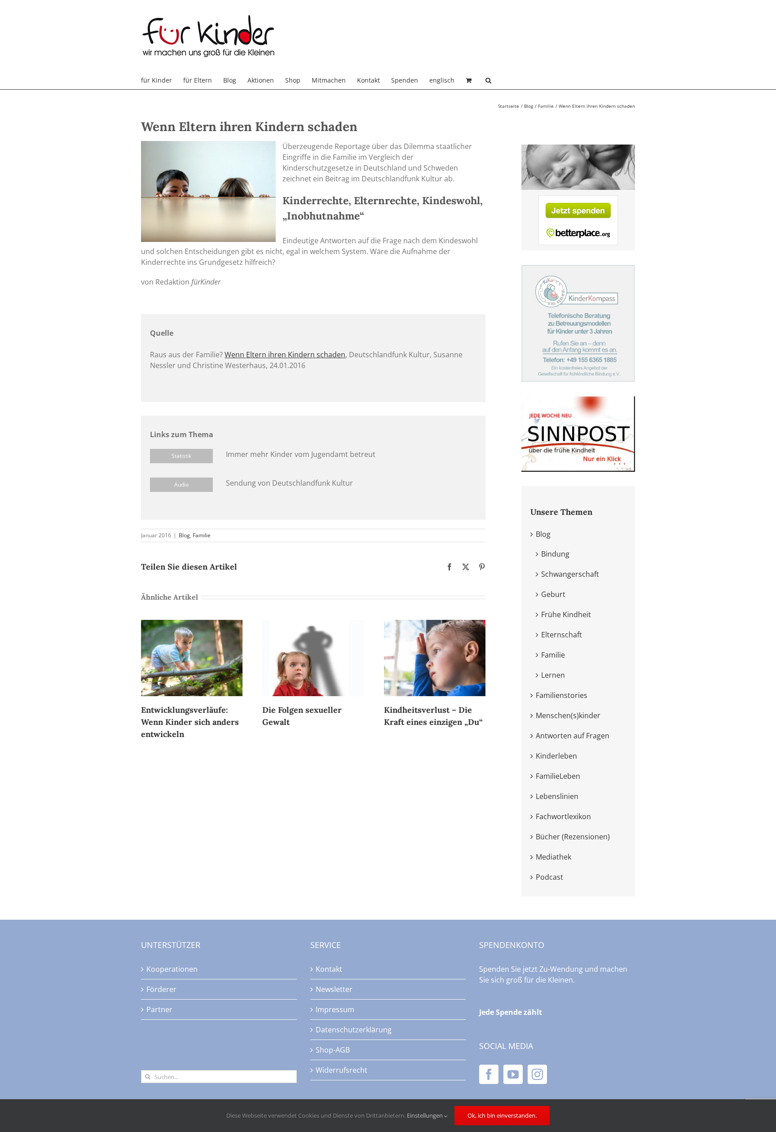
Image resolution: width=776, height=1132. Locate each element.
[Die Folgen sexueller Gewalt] (313, 625)
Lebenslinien (557, 796)
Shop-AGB (333, 1050)
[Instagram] (537, 1074)
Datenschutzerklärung (354, 1030)
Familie (202, 535)
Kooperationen (172, 969)
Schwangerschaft (570, 574)
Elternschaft (561, 635)
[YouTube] (513, 1074)
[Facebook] (488, 1074)
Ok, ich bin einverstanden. (502, 1115)
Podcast (549, 877)
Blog (184, 535)
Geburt (553, 594)
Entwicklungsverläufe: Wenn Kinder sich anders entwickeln (190, 722)
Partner (159, 1009)
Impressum (335, 1009)
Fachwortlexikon (563, 816)
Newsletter (334, 989)
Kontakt (329, 969)
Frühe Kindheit (566, 614)
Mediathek (553, 857)
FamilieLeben (558, 776)
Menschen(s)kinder (568, 715)
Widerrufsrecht (341, 1070)
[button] (488, 80)
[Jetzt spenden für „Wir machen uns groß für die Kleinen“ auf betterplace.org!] (578, 201)
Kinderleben (556, 756)
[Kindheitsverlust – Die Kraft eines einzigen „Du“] (434, 625)
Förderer (161, 989)
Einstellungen (425, 1115)
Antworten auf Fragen (572, 736)
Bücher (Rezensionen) (573, 837)
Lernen (553, 675)
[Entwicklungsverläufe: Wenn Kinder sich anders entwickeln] (191, 625)
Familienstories (561, 695)
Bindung (555, 554)
